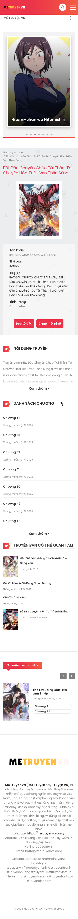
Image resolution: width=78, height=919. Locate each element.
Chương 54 (11, 418)
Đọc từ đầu (24, 323)
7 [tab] (52, 135)
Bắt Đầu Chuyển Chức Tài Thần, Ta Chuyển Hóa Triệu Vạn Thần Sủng (37, 281)
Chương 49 (11, 504)
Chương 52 (11, 452)
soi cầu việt (39, 895)
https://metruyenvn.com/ (45, 833)
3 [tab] (35, 135)
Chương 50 (11, 486)
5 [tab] (43, 135)
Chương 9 (41, 706)
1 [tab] (27, 135)
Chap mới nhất (49, 323)
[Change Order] (62, 404)
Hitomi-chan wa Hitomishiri (38, 119)
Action (18, 152)
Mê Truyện (36, 785)
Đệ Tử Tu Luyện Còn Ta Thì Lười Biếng (44, 611)
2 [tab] (31, 135)
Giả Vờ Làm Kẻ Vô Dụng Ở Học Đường (27, 583)
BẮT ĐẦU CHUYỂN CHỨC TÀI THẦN (32, 277)
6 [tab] (47, 135)
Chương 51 (11, 469)
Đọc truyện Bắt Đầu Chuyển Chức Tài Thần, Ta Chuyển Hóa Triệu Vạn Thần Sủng (38, 290)
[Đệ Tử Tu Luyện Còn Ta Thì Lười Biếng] (10, 619)
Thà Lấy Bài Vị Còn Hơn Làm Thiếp (49, 691)
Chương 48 (12, 521)
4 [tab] (39, 135)
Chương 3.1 (42, 711)
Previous (63, 676)
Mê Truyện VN (14, 18)
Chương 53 (11, 435)
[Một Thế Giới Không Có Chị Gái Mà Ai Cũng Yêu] (10, 566)
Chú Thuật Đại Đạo (15, 597)
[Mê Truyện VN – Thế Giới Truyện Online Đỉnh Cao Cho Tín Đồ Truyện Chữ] (14, 7)
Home (7, 152)
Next (72, 676)
